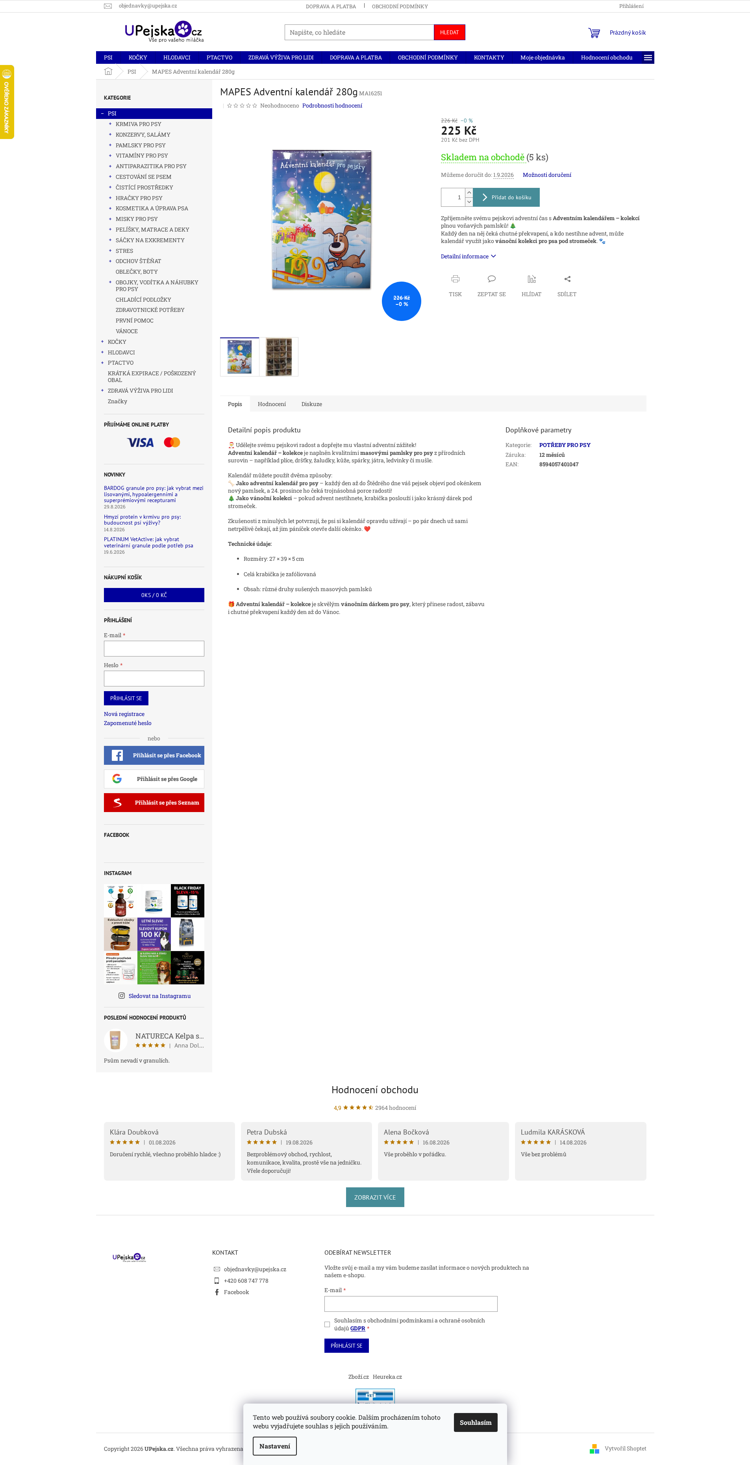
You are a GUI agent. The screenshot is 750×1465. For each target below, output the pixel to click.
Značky (117, 401)
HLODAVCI (121, 352)
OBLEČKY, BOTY (137, 271)
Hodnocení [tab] (272, 404)
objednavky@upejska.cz (255, 1269)
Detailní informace (465, 256)
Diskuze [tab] (312, 404)
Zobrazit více (375, 1197)
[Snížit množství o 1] (469, 201)
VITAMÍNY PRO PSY (142, 155)
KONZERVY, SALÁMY (143, 134)
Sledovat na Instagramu (160, 996)
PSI (112, 113)
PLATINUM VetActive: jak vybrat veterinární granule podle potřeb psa (148, 542)
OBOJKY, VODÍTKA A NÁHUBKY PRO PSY (157, 285)
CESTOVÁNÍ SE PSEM (144, 176)
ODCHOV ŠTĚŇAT (138, 261)
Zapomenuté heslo (128, 723)
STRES (124, 250)
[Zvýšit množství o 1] (469, 192)
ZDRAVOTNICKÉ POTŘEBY (150, 309)
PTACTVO (120, 362)
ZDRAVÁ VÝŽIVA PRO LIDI (140, 390)
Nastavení (274, 1446)
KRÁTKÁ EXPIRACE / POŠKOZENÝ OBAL (152, 376)
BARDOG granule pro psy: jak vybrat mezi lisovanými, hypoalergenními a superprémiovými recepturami (154, 494)
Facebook (236, 1292)
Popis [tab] (235, 404)
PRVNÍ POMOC (135, 320)
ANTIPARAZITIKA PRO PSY (151, 166)
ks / (154, 595)
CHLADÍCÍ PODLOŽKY (143, 299)
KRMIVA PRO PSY (138, 124)
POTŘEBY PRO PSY (565, 445)
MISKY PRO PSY (137, 219)
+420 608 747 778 (246, 1280)
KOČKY (117, 341)
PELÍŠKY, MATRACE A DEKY (152, 229)
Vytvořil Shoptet (625, 1448)
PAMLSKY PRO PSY (141, 145)
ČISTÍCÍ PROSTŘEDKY (144, 187)
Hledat (449, 32)
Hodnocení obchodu (375, 1089)
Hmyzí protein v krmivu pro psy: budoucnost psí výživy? (142, 520)
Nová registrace (124, 714)
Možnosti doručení (547, 174)
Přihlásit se (126, 698)
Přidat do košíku (511, 197)
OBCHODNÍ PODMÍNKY (400, 6)
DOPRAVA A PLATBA (331, 6)
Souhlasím (476, 1422)
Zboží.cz (358, 1376)
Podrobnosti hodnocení (332, 105)
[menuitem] (108, 57)
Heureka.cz (387, 1376)
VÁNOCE (127, 331)
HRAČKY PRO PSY (139, 198)
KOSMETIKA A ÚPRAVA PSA (152, 208)
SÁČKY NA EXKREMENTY (150, 240)
